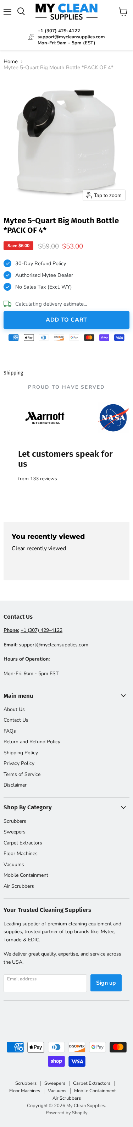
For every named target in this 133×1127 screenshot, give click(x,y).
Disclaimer (15, 785)
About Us (14, 709)
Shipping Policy (21, 752)
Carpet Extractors (23, 842)
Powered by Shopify (67, 1113)
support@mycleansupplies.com (53, 644)
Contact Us (16, 720)
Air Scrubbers (19, 886)
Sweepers (15, 831)
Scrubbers (15, 821)
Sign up (106, 983)
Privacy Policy (19, 763)
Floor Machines (21, 853)
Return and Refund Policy (32, 741)
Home (11, 62)
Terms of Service (22, 774)
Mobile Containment (26, 875)
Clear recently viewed (39, 548)
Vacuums (14, 864)
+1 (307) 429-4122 (41, 630)
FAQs (10, 731)
